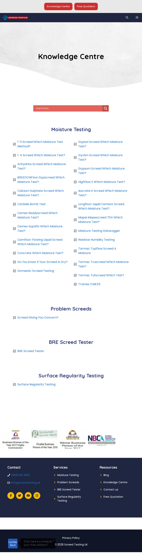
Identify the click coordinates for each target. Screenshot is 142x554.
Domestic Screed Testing (35, 271)
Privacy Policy (71, 538)
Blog (106, 475)
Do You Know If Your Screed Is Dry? (42, 262)
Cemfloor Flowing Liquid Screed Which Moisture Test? (39, 242)
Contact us (111, 489)
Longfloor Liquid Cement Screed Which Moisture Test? (101, 206)
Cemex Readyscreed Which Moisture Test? (37, 215)
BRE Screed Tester (30, 351)
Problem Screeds (68, 482)
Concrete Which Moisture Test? (40, 253)
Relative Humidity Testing (96, 240)
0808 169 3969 (20, 475)
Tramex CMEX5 (89, 284)
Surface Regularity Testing (36, 384)
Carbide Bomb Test (31, 204)
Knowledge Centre (58, 6)
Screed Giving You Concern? (37, 317)
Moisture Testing (68, 475)
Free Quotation (86, 6)
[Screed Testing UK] (15, 17)
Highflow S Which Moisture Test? (101, 182)
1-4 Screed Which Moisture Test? (41, 155)
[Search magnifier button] (105, 108)
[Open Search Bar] (127, 17)
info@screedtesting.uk (25, 483)
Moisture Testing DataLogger (99, 231)
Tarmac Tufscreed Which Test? (101, 275)
